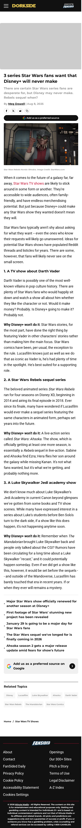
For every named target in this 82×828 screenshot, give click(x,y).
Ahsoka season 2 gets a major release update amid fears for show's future (36, 648)
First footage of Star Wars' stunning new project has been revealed (39, 615)
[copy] (27, 111)
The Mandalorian (34, 704)
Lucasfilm (23, 695)
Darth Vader (71, 695)
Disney (9, 695)
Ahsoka (56, 695)
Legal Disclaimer (62, 780)
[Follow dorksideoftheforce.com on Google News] (72, 666)
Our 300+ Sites (60, 759)
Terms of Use (59, 773)
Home (7, 721)
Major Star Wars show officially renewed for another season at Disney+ (41, 604)
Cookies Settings (16, 795)
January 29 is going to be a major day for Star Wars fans (39, 626)
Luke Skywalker (40, 695)
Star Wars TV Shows (27, 721)
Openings (56, 752)
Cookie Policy (13, 780)
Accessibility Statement (21, 787)
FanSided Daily (14, 766)
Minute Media (22, 804)
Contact (9, 759)
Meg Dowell (16, 104)
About (7, 752)
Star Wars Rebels (13, 704)
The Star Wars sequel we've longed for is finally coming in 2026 (39, 637)
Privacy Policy (13, 773)
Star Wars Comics (55, 704)
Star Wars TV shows (28, 183)
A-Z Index (56, 787)
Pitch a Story (58, 766)
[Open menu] (6, 5)
